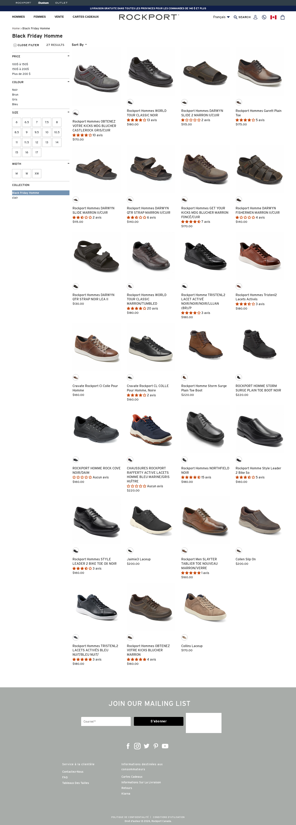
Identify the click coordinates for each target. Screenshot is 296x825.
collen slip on (246, 559)
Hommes (18, 16)
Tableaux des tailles (75, 783)
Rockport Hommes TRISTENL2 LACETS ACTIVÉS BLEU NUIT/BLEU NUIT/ (95, 650)
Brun (15, 94)
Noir (15, 89)
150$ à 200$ (20, 69)
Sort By (78, 45)
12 (36, 142)
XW (37, 173)
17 (36, 152)
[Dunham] (43, 3)
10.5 (57, 132)
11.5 (26, 142)
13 (47, 142)
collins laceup (192, 646)
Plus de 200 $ (21, 73)
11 (17, 142)
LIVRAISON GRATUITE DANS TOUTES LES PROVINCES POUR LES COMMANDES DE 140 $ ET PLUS (148, 8)
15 (16, 152)
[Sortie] (61, 3)
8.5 (16, 132)
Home (16, 28)
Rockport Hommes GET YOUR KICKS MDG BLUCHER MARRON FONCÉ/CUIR (204, 212)
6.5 (27, 122)
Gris (14, 99)
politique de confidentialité (130, 817)
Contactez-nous (72, 771)
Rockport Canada (161, 821)
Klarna (125, 793)
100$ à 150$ (20, 64)
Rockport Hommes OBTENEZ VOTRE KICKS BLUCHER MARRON (148, 650)
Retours (126, 788)
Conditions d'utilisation (169, 817)
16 (26, 152)
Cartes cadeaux (86, 16)
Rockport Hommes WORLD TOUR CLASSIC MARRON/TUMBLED (147, 299)
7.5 (47, 122)
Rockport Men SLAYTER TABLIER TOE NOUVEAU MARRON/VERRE (199, 563)
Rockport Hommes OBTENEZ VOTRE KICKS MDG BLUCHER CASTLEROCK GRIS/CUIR (94, 126)
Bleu (15, 104)
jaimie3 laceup (139, 559)
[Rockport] (23, 3)
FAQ (65, 777)
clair (15, 197)
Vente (59, 16)
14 (57, 142)
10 (47, 132)
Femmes (40, 16)
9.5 (37, 132)
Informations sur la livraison (141, 782)
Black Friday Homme (25, 192)
